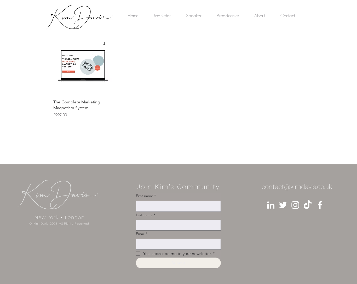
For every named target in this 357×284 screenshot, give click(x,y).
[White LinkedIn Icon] (271, 205)
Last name (145, 215)
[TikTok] (307, 205)
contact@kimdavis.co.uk (297, 187)
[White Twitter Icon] (283, 205)
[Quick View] (82, 65)
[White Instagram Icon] (295, 205)
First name (146, 195)
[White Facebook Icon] (320, 205)
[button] (231, 16)
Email (141, 233)
